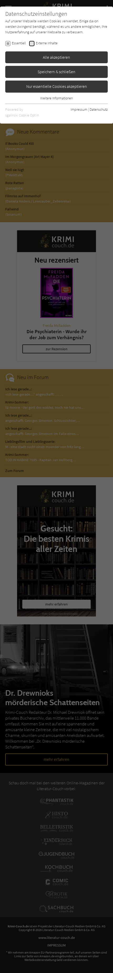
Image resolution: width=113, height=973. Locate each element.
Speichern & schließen (56, 71)
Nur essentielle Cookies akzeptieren (56, 86)
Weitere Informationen (56, 98)
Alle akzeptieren (56, 57)
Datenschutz (99, 109)
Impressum (79, 109)
